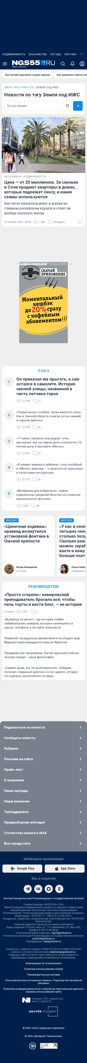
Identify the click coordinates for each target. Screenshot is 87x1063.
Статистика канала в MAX (25, 833)
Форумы (70, 54)
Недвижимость (13, 54)
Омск (8, 87)
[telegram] (28, 889)
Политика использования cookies (43, 969)
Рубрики (11, 748)
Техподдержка (16, 812)
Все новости (24, 87)
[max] (49, 889)
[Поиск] (63, 63)
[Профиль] (82, 63)
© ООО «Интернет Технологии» (43, 1036)
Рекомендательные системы (43, 974)
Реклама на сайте (18, 759)
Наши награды (16, 791)
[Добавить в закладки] (80, 222)
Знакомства (38, 54)
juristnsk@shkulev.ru (43, 938)
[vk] (38, 889)
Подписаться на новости (24, 727)
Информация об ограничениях (43, 963)
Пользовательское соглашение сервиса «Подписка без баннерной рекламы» (43, 982)
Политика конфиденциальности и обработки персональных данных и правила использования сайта (43, 990)
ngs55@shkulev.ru (61, 932)
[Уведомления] (72, 63)
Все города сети (17, 843)
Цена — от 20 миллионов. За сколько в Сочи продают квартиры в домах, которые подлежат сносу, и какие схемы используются (41, 189)
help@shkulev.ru (52, 941)
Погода (55, 54)
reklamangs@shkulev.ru (63, 952)
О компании (14, 780)
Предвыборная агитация (24, 822)
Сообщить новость (19, 738)
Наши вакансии (17, 801)
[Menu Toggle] (5, 63)
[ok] (59, 889)
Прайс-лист (13, 770)
